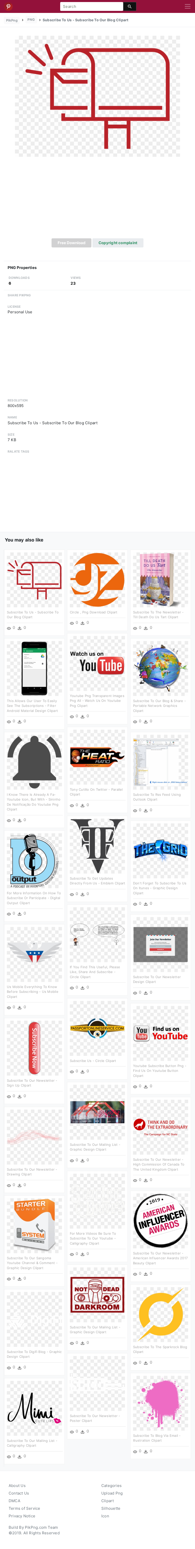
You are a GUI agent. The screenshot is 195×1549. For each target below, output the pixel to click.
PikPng (12, 20)
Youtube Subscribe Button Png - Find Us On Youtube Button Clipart (159, 1071)
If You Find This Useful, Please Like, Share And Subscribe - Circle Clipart (95, 972)
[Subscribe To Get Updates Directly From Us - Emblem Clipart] (97, 845)
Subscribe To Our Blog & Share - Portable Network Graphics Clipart (159, 706)
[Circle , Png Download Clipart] (97, 579)
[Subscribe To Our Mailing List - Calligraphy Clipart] (34, 1407)
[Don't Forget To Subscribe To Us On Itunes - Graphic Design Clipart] (160, 850)
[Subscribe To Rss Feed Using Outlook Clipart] (160, 761)
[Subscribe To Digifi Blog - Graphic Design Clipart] (34, 1318)
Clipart (107, 1500)
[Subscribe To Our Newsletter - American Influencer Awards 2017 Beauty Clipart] (160, 1220)
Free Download (72, 242)
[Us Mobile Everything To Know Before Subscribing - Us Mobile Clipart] (34, 954)
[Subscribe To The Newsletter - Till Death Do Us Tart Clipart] (160, 579)
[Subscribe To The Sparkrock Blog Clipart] (160, 1314)
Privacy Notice (22, 1516)
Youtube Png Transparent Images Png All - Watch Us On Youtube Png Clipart (97, 701)
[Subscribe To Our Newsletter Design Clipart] (160, 944)
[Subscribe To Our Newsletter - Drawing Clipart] (34, 1136)
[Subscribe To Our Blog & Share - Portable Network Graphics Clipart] (160, 668)
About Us (17, 1485)
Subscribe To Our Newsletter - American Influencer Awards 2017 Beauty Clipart (160, 1258)
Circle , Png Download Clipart (94, 612)
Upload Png (112, 1493)
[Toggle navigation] (187, 6)
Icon (105, 1516)
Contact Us (19, 1493)
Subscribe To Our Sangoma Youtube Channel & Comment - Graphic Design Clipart (32, 1263)
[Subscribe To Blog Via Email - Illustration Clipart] (160, 1402)
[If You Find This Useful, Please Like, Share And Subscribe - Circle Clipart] (97, 934)
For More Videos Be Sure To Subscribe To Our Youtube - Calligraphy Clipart (93, 1238)
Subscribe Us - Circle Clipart (93, 1061)
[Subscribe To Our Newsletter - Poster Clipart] (97, 1383)
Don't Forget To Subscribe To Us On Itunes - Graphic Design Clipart (159, 888)
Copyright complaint (118, 242)
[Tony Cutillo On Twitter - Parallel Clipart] (97, 756)
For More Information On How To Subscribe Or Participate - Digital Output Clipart (34, 898)
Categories (111, 1485)
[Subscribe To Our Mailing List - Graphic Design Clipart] (97, 1111)
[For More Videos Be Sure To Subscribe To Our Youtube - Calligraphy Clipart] (97, 1200)
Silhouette (110, 1508)
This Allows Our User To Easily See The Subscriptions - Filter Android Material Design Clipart (32, 706)
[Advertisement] (97, 200)
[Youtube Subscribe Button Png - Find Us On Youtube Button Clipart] (160, 1033)
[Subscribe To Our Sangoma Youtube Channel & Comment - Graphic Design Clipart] (34, 1225)
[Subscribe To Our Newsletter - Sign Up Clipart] (34, 1047)
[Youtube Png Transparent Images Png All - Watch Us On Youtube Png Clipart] (97, 663)
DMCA (14, 1500)
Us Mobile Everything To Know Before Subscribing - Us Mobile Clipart (32, 992)
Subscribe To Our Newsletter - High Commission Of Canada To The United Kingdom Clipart (158, 1164)
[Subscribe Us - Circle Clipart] (97, 1027)
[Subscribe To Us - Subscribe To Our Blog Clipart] (97, 95)
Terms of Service (24, 1508)
